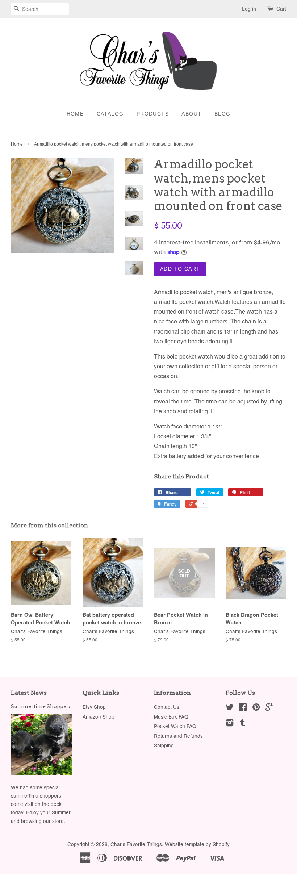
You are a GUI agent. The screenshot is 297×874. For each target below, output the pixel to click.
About (191, 114)
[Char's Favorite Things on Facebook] (243, 708)
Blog (222, 114)
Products (153, 114)
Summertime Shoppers (41, 706)
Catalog (110, 114)
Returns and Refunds (178, 735)
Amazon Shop (98, 716)
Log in (249, 9)
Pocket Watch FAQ (175, 725)
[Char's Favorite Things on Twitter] (230, 708)
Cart (281, 9)
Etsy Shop (94, 706)
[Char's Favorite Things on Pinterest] (256, 708)
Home (75, 114)
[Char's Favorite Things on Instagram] (230, 723)
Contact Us (166, 706)
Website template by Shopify (197, 844)
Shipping (164, 745)
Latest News (29, 692)
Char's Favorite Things (136, 844)
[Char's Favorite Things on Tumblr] (243, 723)
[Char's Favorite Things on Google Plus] (269, 708)
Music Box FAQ (171, 716)
